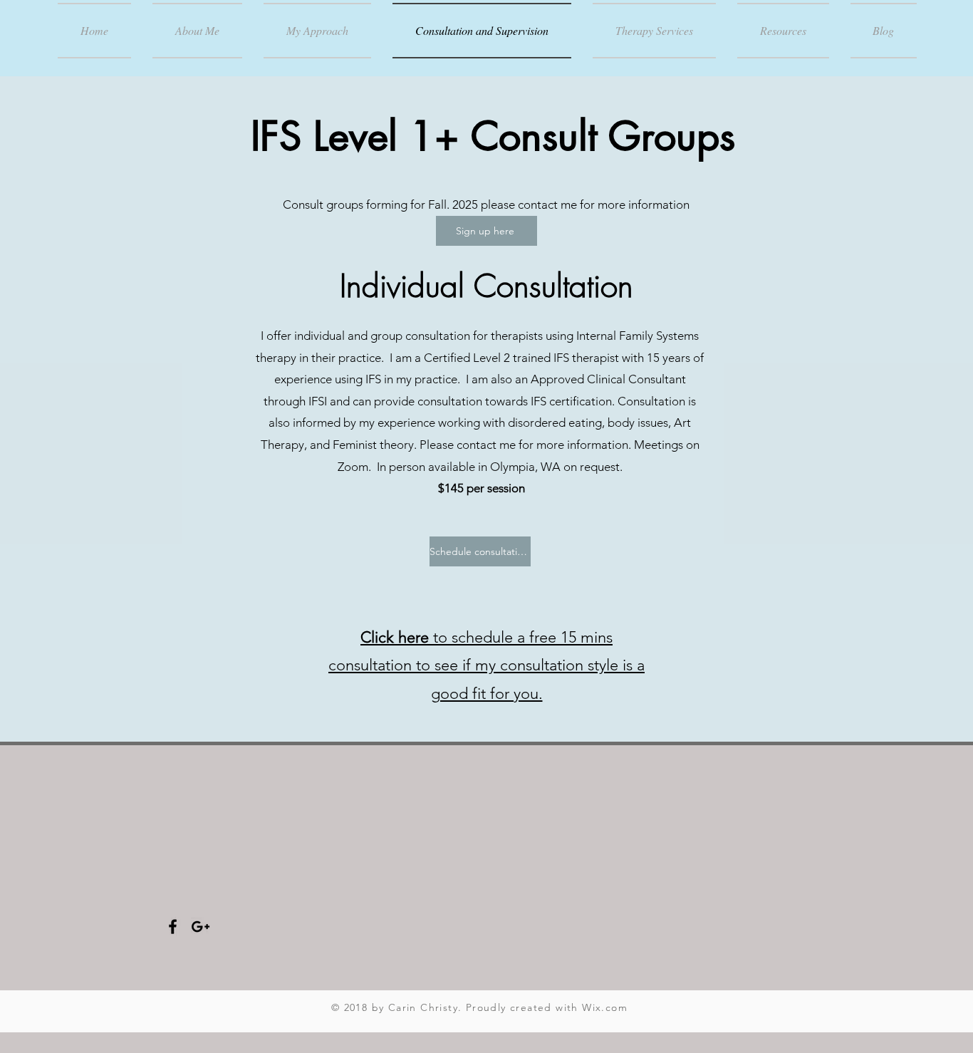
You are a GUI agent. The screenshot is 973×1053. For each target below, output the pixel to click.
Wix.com (605, 1007)
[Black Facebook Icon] (172, 926)
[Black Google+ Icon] (200, 926)
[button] (783, 30)
